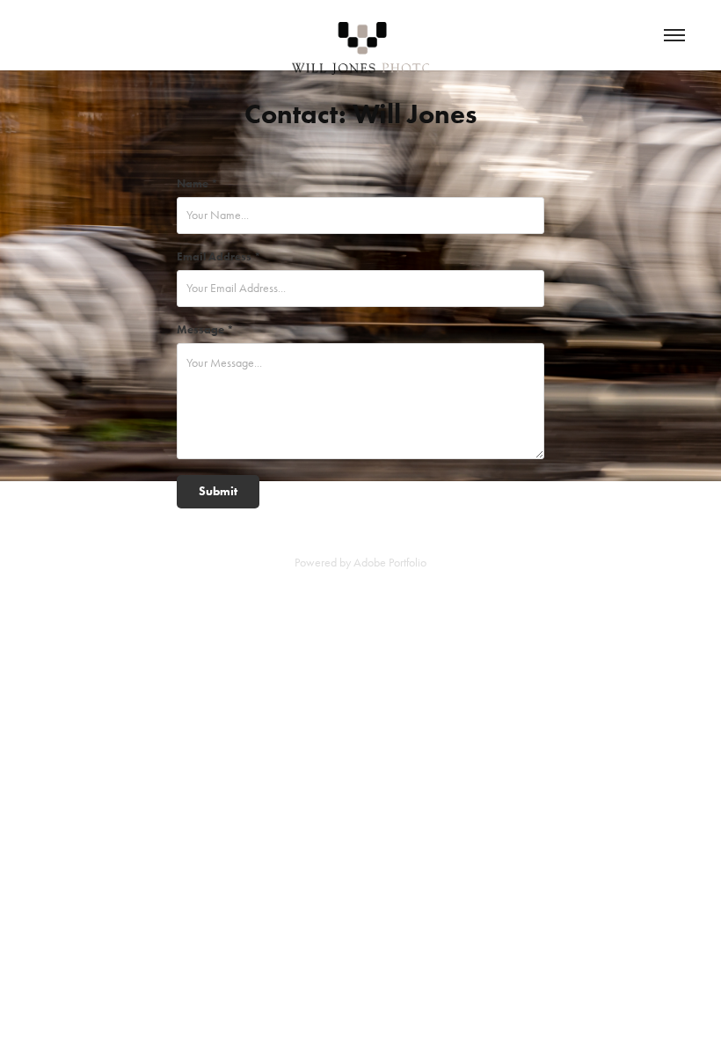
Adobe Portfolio (389, 562)
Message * (205, 329)
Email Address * (219, 256)
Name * (197, 183)
